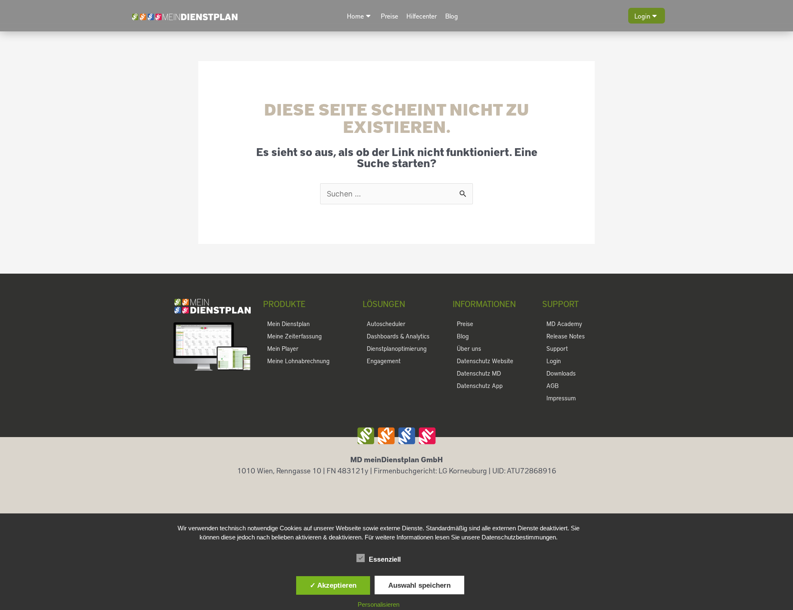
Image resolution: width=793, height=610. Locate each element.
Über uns (469, 348)
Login (642, 16)
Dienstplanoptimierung (397, 348)
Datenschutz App (480, 385)
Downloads (561, 373)
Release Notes (565, 336)
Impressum (561, 398)
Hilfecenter (421, 16)
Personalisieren (378, 604)
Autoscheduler (386, 323)
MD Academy (564, 323)
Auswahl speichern (419, 585)
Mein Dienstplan (288, 323)
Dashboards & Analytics (398, 336)
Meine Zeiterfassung (294, 336)
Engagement (384, 361)
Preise (389, 16)
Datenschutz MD (479, 373)
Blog (451, 16)
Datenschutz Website (485, 361)
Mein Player (283, 348)
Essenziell (385, 559)
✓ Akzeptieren (333, 585)
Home (355, 16)
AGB (552, 385)
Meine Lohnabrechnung (298, 361)
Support (557, 348)
